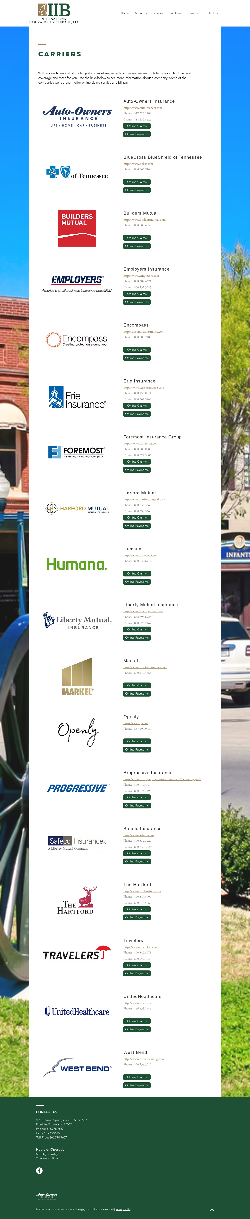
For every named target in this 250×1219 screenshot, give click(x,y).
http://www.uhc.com (137, 1003)
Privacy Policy (123, 1209)
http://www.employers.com (141, 275)
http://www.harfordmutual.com (144, 499)
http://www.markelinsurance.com (145, 667)
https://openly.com (135, 723)
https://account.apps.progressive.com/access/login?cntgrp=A (162, 779)
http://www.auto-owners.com (142, 107)
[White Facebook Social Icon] (39, 1170)
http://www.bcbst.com (138, 163)
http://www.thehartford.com (142, 891)
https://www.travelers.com (140, 947)
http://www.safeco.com (138, 835)
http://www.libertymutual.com (143, 611)
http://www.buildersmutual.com (144, 219)
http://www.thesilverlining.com (143, 1059)
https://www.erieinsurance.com (143, 387)
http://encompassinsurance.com (143, 331)
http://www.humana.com (140, 555)
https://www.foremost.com (140, 443)
